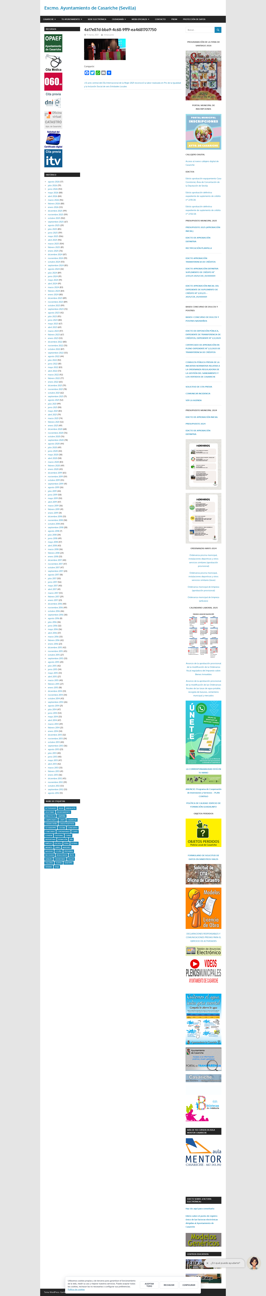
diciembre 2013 (55, 734)
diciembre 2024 (55, 254)
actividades (50, 808)
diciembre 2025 (55, 210)
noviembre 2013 (55, 738)
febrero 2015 (54, 684)
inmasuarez (109, 35)
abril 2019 (52, 502)
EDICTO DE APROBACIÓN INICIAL (202, 417)
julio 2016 (52, 622)
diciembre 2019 (55, 472)
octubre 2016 (54, 611)
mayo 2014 (53, 716)
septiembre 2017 (55, 571)
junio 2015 (52, 669)
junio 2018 (52, 538)
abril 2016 (52, 633)
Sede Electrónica (97, 19)
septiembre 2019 (55, 483)
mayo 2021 (53, 411)
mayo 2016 (53, 629)
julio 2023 (52, 316)
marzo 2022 (53, 374)
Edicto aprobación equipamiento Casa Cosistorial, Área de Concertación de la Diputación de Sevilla (203, 182)
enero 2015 (53, 687)
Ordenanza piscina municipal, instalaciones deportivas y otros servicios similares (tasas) (203, 577)
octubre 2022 (54, 349)
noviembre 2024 (55, 258)
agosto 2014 (53, 705)
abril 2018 (52, 545)
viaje (57, 867)
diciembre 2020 (55, 429)
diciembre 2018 (55, 516)
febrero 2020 (54, 465)
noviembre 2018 (55, 520)
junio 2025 (53, 232)
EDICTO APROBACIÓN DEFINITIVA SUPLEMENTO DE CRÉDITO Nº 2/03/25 (202, 272)
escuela (58, 843)
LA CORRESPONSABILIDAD (199, 769)
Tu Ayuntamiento (71, 19)
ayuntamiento (63, 812)
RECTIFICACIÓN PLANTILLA (199, 248)
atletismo (49, 812)
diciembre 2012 (55, 778)
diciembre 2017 (55, 560)
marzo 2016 (53, 636)
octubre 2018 (54, 523)
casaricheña (51, 824)
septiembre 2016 (55, 614)
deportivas (50, 839)
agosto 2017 (53, 574)
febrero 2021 (53, 422)
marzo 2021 (53, 418)
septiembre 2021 (55, 396)
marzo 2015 (53, 680)
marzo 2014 (53, 724)
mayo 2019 (53, 498)
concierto (73, 828)
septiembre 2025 (56, 221)
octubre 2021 (54, 392)
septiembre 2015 (55, 658)
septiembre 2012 (55, 789)
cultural (59, 836)
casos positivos (66, 824)
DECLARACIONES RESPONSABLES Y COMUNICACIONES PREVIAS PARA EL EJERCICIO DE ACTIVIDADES (203, 937)
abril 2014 (52, 720)
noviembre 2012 (55, 782)
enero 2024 (53, 294)
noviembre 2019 (55, 476)
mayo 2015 (53, 673)
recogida (49, 855)
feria (66, 843)
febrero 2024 (54, 291)
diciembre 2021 (55, 385)
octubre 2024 (54, 261)
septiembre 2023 (56, 309)
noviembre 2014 (55, 695)
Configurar (188, 1285)
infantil (49, 847)
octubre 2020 (54, 436)
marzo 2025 (53, 243)
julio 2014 (52, 709)
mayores (67, 847)
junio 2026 (53, 189)
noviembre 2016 (55, 607)
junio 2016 (52, 625)
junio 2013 (52, 756)
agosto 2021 (53, 400)
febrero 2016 (54, 640)
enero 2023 (53, 338)
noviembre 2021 (55, 389)
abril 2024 (52, 283)
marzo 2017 (53, 593)
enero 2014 (53, 731)
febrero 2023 (54, 334)
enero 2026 (53, 207)
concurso (50, 832)
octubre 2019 (54, 480)
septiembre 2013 (55, 745)
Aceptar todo (149, 1285)
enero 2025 (53, 251)
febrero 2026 (54, 203)
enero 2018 (53, 556)
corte (75, 832)
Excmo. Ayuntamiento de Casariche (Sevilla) (90, 8)
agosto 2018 (53, 531)
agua (61, 808)
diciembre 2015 (55, 647)
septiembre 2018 (55, 527)
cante (62, 820)
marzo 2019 (53, 505)
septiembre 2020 (56, 440)
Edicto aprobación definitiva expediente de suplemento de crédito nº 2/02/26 (203, 210)
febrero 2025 (54, 247)
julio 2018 (52, 534)
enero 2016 (53, 644)
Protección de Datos (194, 19)
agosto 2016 (53, 618)
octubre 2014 (54, 698)
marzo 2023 (53, 331)
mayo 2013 (53, 760)
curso (68, 836)
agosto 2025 (54, 225)
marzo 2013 (53, 767)
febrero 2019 (54, 509)
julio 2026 (52, 185)
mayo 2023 (53, 323)
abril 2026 (52, 196)
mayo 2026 (53, 192)
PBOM (174, 19)
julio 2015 (52, 665)
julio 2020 (52, 447)
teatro (59, 863)
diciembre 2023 (55, 298)
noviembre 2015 (55, 651)
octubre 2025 (54, 218)
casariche (72, 820)
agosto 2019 (53, 487)
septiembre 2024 (56, 265)
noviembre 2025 (55, 214)
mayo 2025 (53, 236)
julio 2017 (52, 578)
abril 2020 (52, 458)
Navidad (49, 851)
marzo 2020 (53, 462)
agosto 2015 (53, 662)
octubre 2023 (54, 305)
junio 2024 (53, 276)
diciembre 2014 (55, 691)
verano (48, 867)
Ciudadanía (118, 19)
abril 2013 (52, 764)
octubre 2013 (54, 742)
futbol (74, 843)
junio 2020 (53, 451)
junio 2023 (53, 320)
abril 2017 (52, 589)
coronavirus (63, 832)
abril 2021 (52, 414)
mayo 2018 (53, 542)
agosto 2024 (54, 269)
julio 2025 (52, 229)
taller (71, 859)
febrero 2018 (54, 553)
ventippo (68, 863)
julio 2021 (52, 403)
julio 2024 (52, 272)
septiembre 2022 (56, 352)
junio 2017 (52, 582)
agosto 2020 (54, 443)
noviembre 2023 (55, 302)
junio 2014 (52, 713)
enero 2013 (53, 775)
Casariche (48, 19)
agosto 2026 (54, 181)
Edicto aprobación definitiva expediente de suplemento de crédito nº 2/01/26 (203, 196)
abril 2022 (52, 371)
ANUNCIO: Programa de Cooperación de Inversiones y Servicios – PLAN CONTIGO (203, 793)
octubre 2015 (54, 654)
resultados (62, 855)
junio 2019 (52, 494)
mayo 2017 (53, 585)
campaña (61, 816)
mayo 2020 (53, 454)
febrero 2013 (53, 771)
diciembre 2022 (55, 341)
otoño (58, 851)
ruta (72, 855)
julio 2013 (52, 753)
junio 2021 (52, 407)
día (71, 839)
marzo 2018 (53, 549)
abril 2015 (52, 676)
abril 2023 (52, 327)
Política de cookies (76, 1289)
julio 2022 (52, 360)
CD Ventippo (50, 828)
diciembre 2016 (55, 603)
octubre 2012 (54, 785)
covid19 (48, 836)
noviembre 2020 (55, 433)
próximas (68, 851)
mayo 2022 (53, 367)
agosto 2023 (54, 312)
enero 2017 (53, 600)
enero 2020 (53, 469)
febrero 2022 (54, 378)
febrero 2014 (54, 727)
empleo (48, 843)
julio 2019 (52, 491)
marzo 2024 (53, 287)
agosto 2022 (54, 356)
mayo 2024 (53, 280)
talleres (49, 863)
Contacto (160, 19)
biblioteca (50, 816)
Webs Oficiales (139, 19)
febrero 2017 (53, 596)
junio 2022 (53, 363)
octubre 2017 (54, 567)
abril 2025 (52, 240)
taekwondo (60, 859)
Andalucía (71, 808)
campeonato (51, 820)
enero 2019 (53, 513)
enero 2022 (53, 382)
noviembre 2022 (55, 345)
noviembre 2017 (55, 564)
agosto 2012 (53, 793)
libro (57, 847)
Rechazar (169, 1285)
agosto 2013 (53, 749)
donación (62, 839)
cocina (62, 828)
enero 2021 (53, 425)
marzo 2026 (53, 200)
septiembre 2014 (55, 702)
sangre (48, 859)
